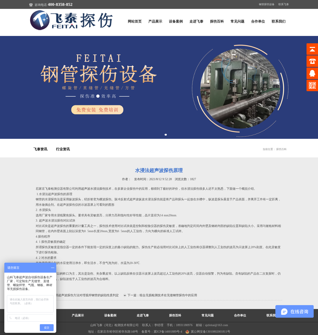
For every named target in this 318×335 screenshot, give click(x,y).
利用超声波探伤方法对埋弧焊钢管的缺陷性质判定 (85, 295)
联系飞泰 (283, 4)
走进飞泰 (196, 21)
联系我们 (279, 21)
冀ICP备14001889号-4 (168, 331)
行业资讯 (63, 149)
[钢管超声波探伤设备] (159, 87)
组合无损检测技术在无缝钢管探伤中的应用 (168, 295)
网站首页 (135, 21)
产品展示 (155, 21)
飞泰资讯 (40, 149)
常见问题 (237, 21)
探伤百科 (217, 21)
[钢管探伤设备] (72, 19)
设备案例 (176, 21)
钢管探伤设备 (267, 4)
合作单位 (258, 21)
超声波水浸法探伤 (93, 188)
